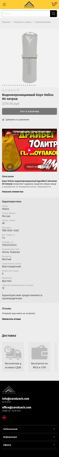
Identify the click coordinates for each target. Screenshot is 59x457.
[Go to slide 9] (17, 85)
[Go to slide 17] (33, 85)
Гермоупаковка (43, 22)
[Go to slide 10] (19, 85)
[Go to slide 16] (31, 85)
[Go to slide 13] (25, 85)
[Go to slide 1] (2, 85)
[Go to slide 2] (4, 85)
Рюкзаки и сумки (22, 22)
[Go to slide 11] (21, 85)
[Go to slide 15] (29, 85)
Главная (6, 22)
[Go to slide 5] (10, 85)
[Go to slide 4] (8, 85)
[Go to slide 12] (23, 85)
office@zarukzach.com (16, 407)
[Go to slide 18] (35, 85)
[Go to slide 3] (6, 85)
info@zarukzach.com (15, 399)
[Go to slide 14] (27, 85)
